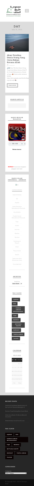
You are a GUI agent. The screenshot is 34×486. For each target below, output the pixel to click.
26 (14, 379)
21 (17, 375)
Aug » (20, 383)
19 (14, 375)
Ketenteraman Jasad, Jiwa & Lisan (14, 420)
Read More (12, 85)
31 (21, 379)
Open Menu (27, 10)
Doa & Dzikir (17, 212)
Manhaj (17, 233)
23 (20, 375)
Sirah (17, 247)
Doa (14, 303)
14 (17, 371)
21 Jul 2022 (11, 65)
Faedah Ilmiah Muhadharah (18, 309)
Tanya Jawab (17, 250)
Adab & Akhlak (17, 194)
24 (21, 375)
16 (20, 371)
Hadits (17, 225)
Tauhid (17, 254)
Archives (17, 281)
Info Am (17, 229)
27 (15, 379)
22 (18, 375)
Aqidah (17, 202)
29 (18, 379)
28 (17, 379)
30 (20, 379)
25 (12, 379)
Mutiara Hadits (18, 324)
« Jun (14, 383)
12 (14, 371)
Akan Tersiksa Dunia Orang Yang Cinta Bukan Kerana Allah (16, 59)
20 (15, 375)
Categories (17, 190)
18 (12, 375)
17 (21, 371)
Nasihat (17, 237)
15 (18, 371)
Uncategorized (17, 264)
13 (15, 371)
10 (21, 367)
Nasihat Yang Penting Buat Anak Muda (16, 411)
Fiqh (17, 221)
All (17, 198)
